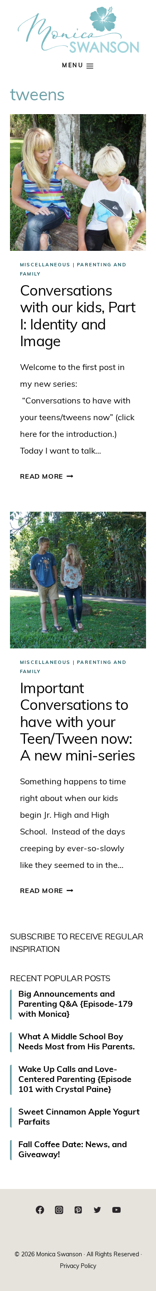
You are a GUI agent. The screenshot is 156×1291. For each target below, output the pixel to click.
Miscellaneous (45, 265)
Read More (46, 477)
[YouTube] (116, 1210)
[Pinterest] (78, 1210)
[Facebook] (40, 1210)
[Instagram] (59, 1210)
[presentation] (78, 182)
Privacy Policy (78, 1266)
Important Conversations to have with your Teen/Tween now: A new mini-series (77, 723)
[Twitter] (97, 1210)
